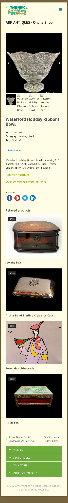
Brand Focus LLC (40, 489)
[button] (60, 9)
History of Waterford (17, 174)
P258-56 (16, 140)
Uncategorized (26, 136)
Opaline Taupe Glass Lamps (50, 439)
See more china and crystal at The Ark (26, 181)
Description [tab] (14, 150)
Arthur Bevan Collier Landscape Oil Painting (20, 439)
